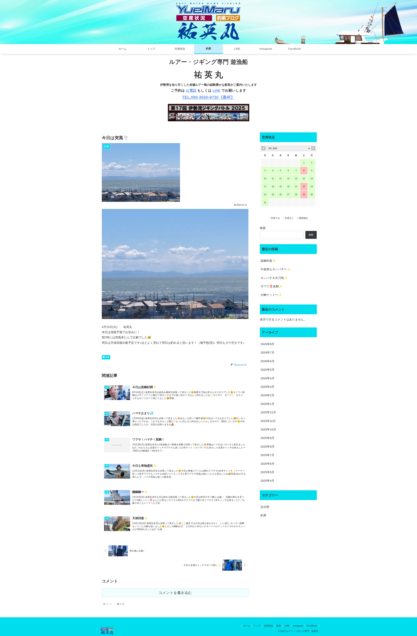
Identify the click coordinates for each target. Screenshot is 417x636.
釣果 (107, 357)
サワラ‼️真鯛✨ (271, 286)
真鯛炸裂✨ (268, 260)
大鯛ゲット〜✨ (271, 294)
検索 (263, 228)
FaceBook (312, 625)
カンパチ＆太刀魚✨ (274, 278)
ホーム (246, 625)
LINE (216, 90)
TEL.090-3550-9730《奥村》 (208, 97)
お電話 (191, 90)
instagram (298, 625)
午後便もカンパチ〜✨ (275, 269)
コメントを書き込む (175, 593)
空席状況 (268, 625)
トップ (257, 625)
